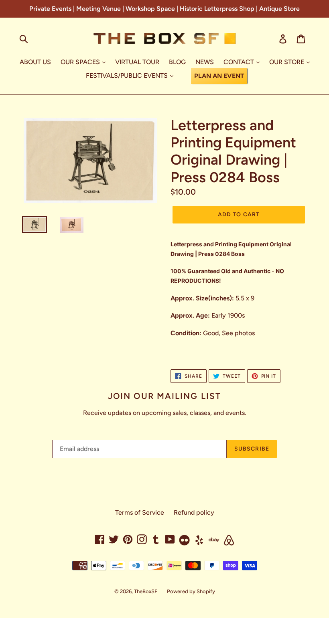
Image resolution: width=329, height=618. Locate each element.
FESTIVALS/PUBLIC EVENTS (127, 75)
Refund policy (194, 512)
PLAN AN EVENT (219, 76)
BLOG (177, 62)
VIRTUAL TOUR (137, 62)
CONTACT (239, 62)
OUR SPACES (81, 62)
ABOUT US (35, 62)
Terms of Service (139, 512)
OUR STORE (287, 62)
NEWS (204, 62)
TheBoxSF (145, 591)
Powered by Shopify (191, 591)
